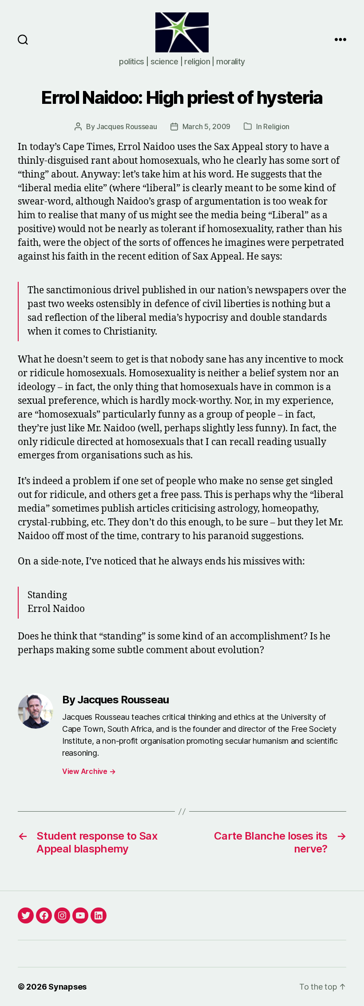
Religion (276, 126)
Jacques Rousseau (126, 126)
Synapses (67, 986)
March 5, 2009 (206, 126)
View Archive (88, 771)
